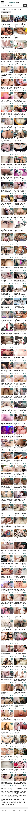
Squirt (14, 2)
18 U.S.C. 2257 (22, 810)
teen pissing (4, 788)
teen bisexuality (11, 796)
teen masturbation (15, 791)
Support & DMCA (6, 810)
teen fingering (18, 788)
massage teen (10, 789)
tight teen (18, 794)
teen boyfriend (22, 795)
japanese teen (11, 793)
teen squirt (8, 795)
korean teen (6, 791)
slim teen (25, 788)
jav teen (17, 796)
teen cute (16, 792)
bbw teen (22, 792)
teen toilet (4, 792)
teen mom (3, 794)
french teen (14, 795)
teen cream (10, 788)
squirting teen (18, 789)
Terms (14, 810)
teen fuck (23, 791)
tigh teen (3, 789)
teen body (10, 792)
